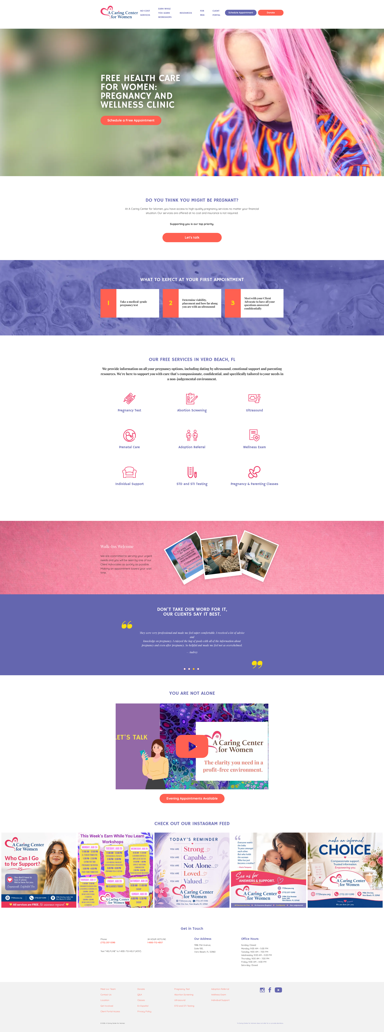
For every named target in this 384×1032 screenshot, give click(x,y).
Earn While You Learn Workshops (165, 13)
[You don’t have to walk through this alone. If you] (38, 870)
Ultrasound (179, 1000)
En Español (142, 1006)
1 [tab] (185, 669)
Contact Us (105, 994)
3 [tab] (194, 669)
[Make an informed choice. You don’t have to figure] (345, 870)
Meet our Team (108, 989)
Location (104, 1000)
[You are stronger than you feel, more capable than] (192, 870)
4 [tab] (198, 669)
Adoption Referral (220, 989)
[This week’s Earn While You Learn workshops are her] (115, 870)
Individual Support (220, 1000)
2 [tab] (189, 669)
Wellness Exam (218, 994)
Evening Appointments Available (192, 798)
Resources (186, 13)
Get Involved (106, 1006)
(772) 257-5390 (107, 942)
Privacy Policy (144, 1011)
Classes (141, 1000)
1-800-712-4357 (155, 942)
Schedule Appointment (240, 12)
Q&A (139, 994)
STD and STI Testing (184, 1006)
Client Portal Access (110, 1011)
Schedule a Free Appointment (130, 120)
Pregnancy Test (182, 989)
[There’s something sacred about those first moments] (268, 870)
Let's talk (192, 237)
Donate (271, 12)
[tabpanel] (192, 644)
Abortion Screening (183, 994)
